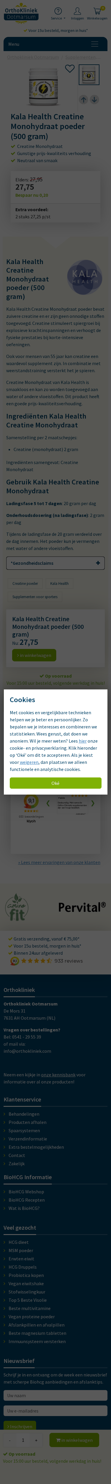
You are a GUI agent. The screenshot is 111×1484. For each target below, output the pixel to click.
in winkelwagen (76, 1440)
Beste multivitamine (30, 1308)
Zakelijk (17, 1163)
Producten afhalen (27, 1122)
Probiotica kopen (26, 1275)
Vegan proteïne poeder (32, 1316)
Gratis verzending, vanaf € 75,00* (46, 939)
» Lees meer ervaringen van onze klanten (59, 862)
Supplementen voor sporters (34, 596)
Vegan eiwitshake (26, 1283)
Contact (17, 1155)
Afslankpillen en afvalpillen (37, 1325)
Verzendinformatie (28, 1139)
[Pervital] (82, 909)
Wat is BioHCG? (24, 1208)
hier (83, 741)
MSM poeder (21, 1250)
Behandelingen (24, 1114)
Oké (55, 783)
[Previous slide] (83, 99)
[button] (89, 74)
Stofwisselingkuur (27, 1292)
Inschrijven (20, 1426)
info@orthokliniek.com (27, 1051)
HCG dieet (19, 1242)
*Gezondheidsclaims (32, 563)
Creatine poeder (25, 583)
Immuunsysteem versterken (37, 1341)
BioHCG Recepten (27, 1200)
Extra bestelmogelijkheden (36, 1147)
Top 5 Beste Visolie (28, 1300)
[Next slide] (94, 99)
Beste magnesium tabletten (37, 1333)
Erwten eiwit (21, 1259)
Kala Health (59, 583)
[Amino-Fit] (17, 918)
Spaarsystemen (24, 1130)
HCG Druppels (23, 1267)
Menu (13, 44)
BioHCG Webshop (26, 1192)
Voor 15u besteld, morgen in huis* (58, 30)
